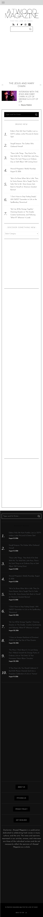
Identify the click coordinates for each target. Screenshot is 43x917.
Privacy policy (22, 809)
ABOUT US (21, 787)
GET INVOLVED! (21, 820)
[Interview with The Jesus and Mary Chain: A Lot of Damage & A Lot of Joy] (9, 96)
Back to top (20, 912)
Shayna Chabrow (26, 105)
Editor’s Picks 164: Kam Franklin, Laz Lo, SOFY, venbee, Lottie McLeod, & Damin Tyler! (24, 134)
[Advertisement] (21, 57)
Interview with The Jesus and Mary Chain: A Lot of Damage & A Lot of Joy (29, 97)
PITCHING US (21, 798)
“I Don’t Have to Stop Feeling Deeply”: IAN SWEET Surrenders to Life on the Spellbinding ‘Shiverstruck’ (23, 199)
